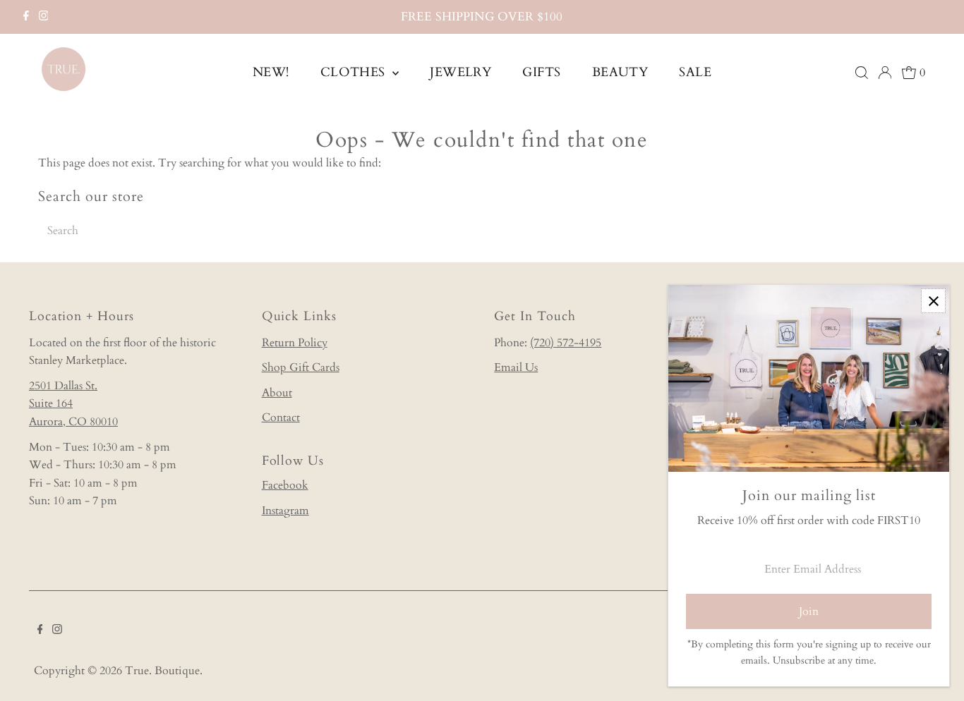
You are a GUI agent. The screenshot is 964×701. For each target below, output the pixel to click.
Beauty (620, 72)
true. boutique (162, 670)
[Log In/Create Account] (885, 72)
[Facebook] (26, 17)
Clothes (355, 72)
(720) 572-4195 (565, 342)
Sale (695, 72)
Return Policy (294, 342)
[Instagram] (43, 17)
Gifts (541, 72)
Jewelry (460, 72)
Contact (281, 417)
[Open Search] (861, 72)
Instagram (285, 510)
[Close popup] (933, 300)
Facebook (285, 485)
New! (271, 72)
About (277, 393)
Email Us (516, 367)
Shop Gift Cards (300, 367)
